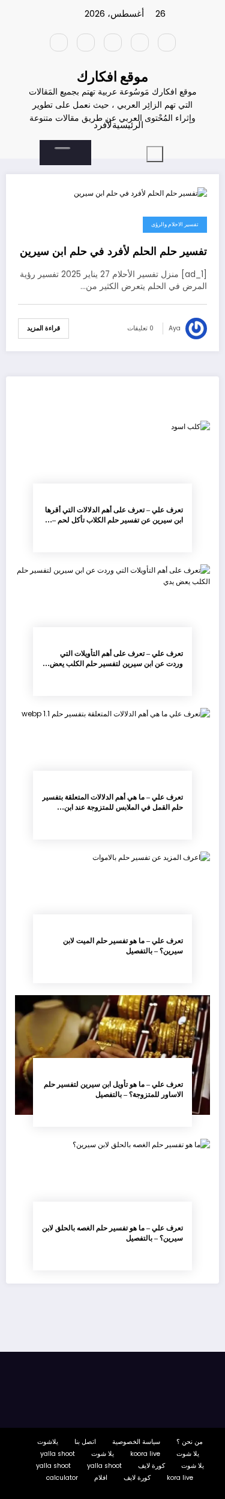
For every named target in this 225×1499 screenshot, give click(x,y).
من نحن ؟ (189, 1441)
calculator (62, 1477)
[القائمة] (154, 154)
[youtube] (59, 42)
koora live (145, 1453)
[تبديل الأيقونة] (96, 149)
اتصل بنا (85, 1441)
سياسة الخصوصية (136, 1441)
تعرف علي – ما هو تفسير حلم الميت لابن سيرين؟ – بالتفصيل (123, 946)
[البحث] (62, 148)
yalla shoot (57, 1453)
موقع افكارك (112, 76)
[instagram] (86, 42)
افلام (100, 1477)
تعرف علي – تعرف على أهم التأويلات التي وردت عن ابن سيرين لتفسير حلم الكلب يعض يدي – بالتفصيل (116, 659)
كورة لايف (151, 1465)
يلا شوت (187, 1453)
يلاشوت (47, 1441)
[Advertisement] (112, 284)
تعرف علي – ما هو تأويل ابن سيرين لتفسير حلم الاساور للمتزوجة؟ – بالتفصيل (113, 1089)
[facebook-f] (167, 42)
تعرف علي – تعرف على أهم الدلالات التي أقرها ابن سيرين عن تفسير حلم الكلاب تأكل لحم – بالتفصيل (114, 516)
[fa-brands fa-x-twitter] (140, 42)
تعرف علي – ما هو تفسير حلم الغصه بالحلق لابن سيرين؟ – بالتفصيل (112, 1233)
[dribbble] (113, 42)
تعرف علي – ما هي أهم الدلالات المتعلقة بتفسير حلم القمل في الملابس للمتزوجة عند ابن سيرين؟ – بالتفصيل (112, 803)
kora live (180, 1477)
